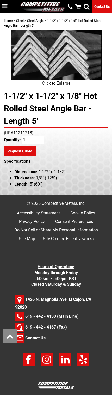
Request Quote (20, 151)
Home (8, 21)
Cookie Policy (82, 212)
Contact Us (102, 7)
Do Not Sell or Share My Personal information (56, 230)
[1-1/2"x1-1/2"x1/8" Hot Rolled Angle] (56, 55)
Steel (20, 21)
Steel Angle (35, 21)
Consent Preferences (74, 221)
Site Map (27, 238)
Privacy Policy (32, 221)
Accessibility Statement (38, 212)
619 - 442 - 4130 (40, 316)
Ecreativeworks (80, 238)
